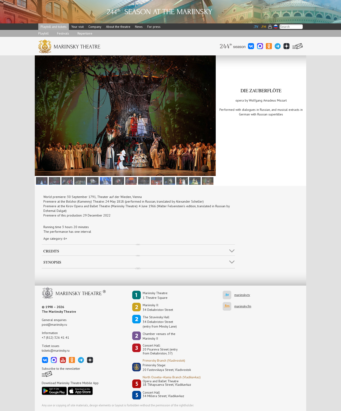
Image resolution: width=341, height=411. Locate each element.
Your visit (77, 27)
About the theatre (118, 27)
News (139, 27)
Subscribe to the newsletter (61, 368)
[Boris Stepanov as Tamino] (117, 180)
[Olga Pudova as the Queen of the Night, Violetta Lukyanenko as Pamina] (105, 180)
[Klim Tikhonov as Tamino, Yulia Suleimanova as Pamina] (181, 180)
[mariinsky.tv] (228, 295)
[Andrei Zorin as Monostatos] (156, 180)
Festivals (63, 33)
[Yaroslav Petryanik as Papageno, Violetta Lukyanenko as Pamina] (92, 180)
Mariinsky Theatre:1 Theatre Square (155, 295)
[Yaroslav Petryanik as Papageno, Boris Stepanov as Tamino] (66, 180)
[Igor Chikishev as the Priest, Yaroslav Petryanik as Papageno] (168, 180)
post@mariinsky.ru (54, 324)
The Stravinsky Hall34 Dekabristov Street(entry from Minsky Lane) (160, 321)
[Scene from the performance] (54, 180)
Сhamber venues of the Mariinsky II (159, 336)
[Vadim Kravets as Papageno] (79, 180)
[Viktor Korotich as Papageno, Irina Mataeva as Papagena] (194, 180)
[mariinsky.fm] (228, 306)
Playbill (43, 33)
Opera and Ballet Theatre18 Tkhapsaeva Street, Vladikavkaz (167, 383)
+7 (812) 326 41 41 (55, 337)
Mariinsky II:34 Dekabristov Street (158, 307)
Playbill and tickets (54, 27)
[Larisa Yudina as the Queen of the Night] (41, 180)
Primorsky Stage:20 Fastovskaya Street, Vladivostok (163, 367)
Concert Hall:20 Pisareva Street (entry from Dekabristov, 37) (160, 349)
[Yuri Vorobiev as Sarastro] (143, 180)
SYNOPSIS (52, 262)
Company (94, 27)
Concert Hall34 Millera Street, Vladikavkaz (163, 394)
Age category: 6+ (55, 238)
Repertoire (84, 33)
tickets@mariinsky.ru (56, 350)
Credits (51, 251)
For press (154, 27)
